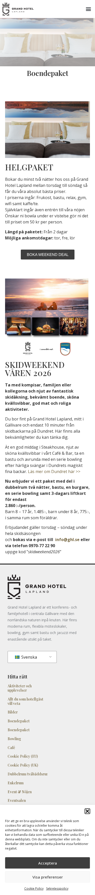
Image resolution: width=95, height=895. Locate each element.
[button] (87, 811)
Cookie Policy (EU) (23, 756)
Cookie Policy (34, 888)
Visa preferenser (47, 877)
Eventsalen (17, 800)
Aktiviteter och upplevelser (20, 688)
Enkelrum (16, 782)
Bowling (14, 738)
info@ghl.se (67, 539)
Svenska (28, 657)
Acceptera (47, 863)
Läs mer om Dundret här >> (54, 471)
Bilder (13, 712)
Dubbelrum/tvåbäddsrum (28, 774)
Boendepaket (19, 721)
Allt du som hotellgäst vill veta (25, 701)
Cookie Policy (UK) (23, 765)
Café (11, 747)
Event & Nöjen (20, 791)
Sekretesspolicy (57, 888)
